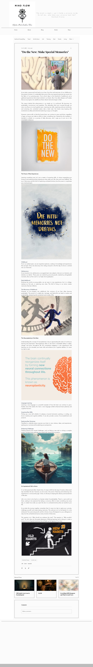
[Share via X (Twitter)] (25, 568)
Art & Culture (36, 39)
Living (65, 39)
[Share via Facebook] (22, 568)
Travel (29, 39)
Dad (54, 39)
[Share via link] (28, 568)
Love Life (30, 563)
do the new (33, 560)
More (70, 39)
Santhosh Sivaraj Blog (20, 39)
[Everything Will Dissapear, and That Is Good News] (68, 585)
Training (49, 39)
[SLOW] (46, 585)
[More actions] (71, 48)
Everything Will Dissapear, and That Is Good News (67, 594)
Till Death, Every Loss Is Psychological (23, 594)
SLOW (40, 593)
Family (59, 39)
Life (43, 39)
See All (77, 577)
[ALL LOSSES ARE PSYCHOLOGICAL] (24, 585)
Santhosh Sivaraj (25, 560)
